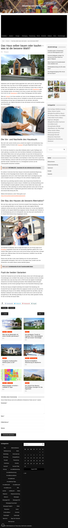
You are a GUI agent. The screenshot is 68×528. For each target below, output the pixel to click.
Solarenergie (16, 515)
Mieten (18, 490)
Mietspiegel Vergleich (7, 506)
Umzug (8, 96)
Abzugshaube (52, 126)
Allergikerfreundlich (53, 122)
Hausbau (5, 307)
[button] (3, 525)
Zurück (5, 313)
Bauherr (11, 36)
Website (3, 428)
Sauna (17, 509)
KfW (18, 487)
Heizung (5, 469)
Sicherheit (43, 36)
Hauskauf (20, 145)
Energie (17, 36)
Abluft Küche (55, 117)
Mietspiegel (16, 497)
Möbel (18, 506)
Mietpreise (5, 493)
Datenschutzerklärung (53, 164)
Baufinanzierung (7, 450)
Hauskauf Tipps (15, 466)
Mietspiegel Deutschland (11, 503)
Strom (54, 36)
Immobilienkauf (11, 478)
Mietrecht (6, 497)
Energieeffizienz (16, 457)
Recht (38, 36)
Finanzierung (32, 36)
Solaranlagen (6, 515)
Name (2, 416)
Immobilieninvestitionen (11, 475)
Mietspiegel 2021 (6, 500)
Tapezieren (5, 518)
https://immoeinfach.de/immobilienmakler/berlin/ (13, 195)
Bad (5, 447)
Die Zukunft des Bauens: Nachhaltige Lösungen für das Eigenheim (34, 387)
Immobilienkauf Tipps (11, 481)
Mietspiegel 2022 (16, 500)
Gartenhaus (6, 463)
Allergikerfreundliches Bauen (56, 113)
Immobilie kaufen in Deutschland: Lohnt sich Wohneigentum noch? (55, 51)
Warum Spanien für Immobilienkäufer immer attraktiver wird (56, 63)
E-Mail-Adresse (5, 422)
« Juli (25, 473)
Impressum (50, 167)
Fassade (6, 460)
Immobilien (10, 383)
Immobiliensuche (7, 487)
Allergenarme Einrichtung (55, 139)
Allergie (58, 126)
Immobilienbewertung (15, 469)
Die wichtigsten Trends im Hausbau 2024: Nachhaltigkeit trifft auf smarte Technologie (34, 336)
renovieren (6, 509)
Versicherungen (61, 36)
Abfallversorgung (60, 109)
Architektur (4, 36)
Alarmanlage (51, 109)
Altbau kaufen (52, 130)
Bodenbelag (5, 454)
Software (50, 36)
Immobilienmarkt (16, 484)
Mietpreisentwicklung (15, 493)
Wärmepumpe (11, 521)
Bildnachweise (51, 161)
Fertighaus (3, 249)
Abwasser (50, 141)
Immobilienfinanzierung (11, 472)
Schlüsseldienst (6, 512)
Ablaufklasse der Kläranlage (56, 128)
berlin (17, 450)
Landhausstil (11, 490)
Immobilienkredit (6, 484)
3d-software (51, 115)
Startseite (50, 174)
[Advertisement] (34, 24)
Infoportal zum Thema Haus (34, 6)
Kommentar (4, 403)
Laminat (4, 490)
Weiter (40, 313)
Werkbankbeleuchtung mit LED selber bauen (57, 67)
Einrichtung (5, 457)
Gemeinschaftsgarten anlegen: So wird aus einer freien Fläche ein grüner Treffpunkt (56, 57)
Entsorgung (24, 36)
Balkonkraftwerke (15, 447)
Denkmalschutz (16, 454)
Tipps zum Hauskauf (15, 518)
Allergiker (56, 120)
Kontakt (49, 171)
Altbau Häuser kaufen (54, 111)
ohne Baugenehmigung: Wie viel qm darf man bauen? (56, 72)
